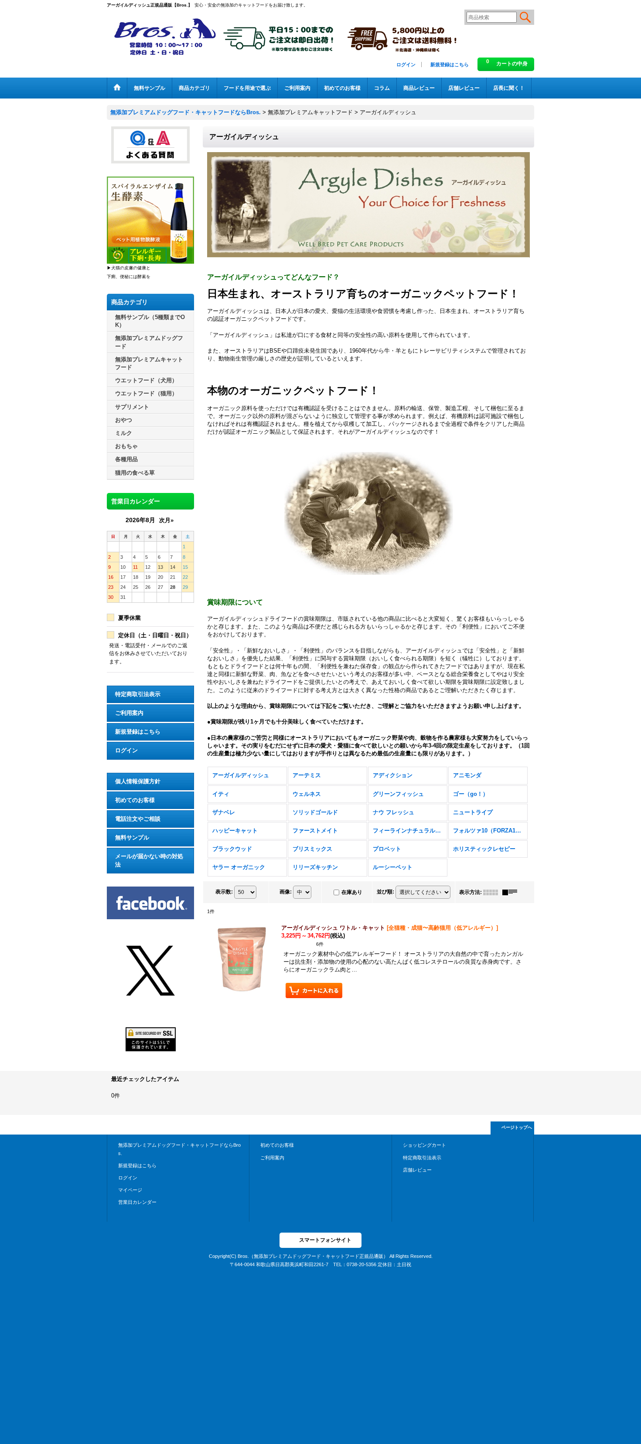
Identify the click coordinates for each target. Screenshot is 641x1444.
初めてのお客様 (135, 800)
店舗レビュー (417, 1169)
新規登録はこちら (449, 64)
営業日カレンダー (137, 1202)
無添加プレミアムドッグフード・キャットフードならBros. (179, 1148)
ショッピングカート (424, 1145)
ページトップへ (516, 1127)
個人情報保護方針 (137, 781)
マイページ (130, 1190)
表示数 (224, 892)
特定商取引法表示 (137, 694)
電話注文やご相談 (137, 818)
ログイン (406, 64)
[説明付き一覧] (512, 892)
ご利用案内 (129, 713)
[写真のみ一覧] (492, 892)
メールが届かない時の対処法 (149, 860)
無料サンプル (132, 837)
